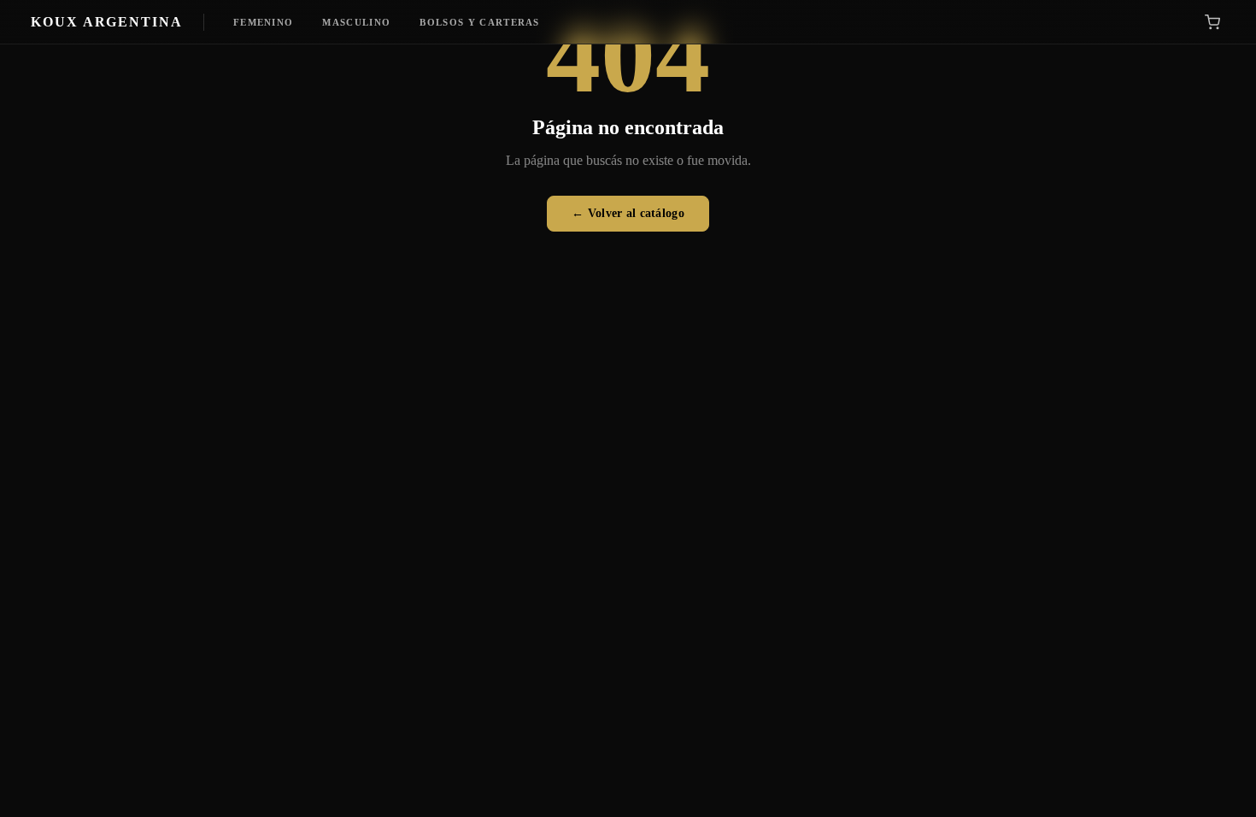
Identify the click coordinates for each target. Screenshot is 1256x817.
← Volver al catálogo (628, 213)
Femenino (263, 22)
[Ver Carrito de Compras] (1212, 22)
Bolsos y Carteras (479, 22)
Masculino (356, 22)
